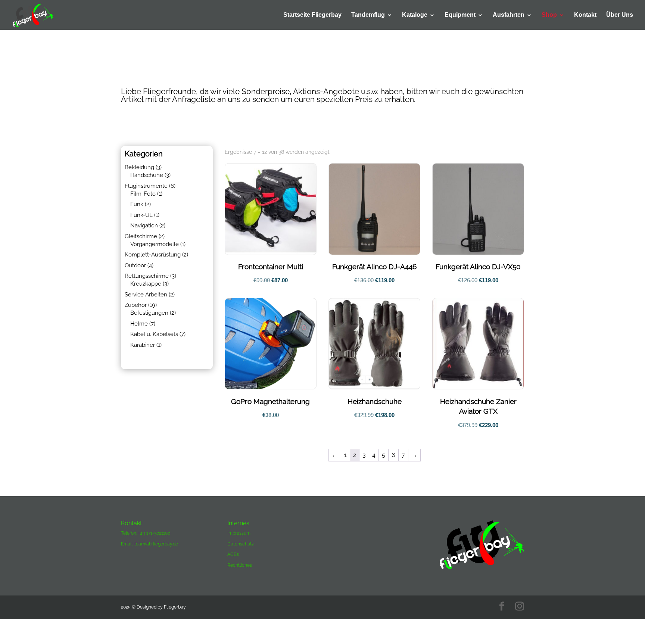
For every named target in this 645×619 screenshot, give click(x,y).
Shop (549, 15)
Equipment (460, 15)
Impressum (238, 533)
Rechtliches (239, 565)
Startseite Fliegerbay (312, 15)
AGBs (233, 554)
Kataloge (414, 15)
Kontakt (585, 15)
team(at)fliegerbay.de (156, 544)
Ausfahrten (508, 15)
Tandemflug (368, 15)
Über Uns (619, 15)
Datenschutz (240, 544)
